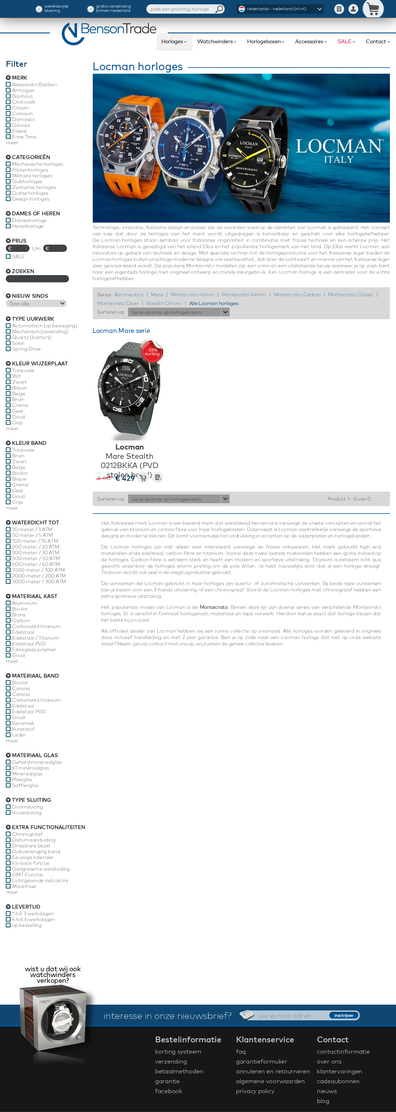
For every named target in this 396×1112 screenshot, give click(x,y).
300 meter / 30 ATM (35, 552)
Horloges (172, 41)
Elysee (19, 131)
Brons (19, 615)
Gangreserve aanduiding (41, 869)
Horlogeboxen (264, 41)
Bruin (18, 399)
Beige (19, 393)
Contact (376, 41)
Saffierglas (25, 785)
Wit (16, 376)
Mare (157, 294)
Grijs (17, 422)
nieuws (327, 1091)
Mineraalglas (27, 774)
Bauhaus (22, 96)
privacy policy (255, 1091)
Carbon (21, 620)
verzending (171, 1061)
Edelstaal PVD (29, 644)
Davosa (21, 125)
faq (241, 1051)
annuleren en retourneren (273, 1071)
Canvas (21, 688)
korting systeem (178, 1051)
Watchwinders (214, 41)
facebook (168, 1091)
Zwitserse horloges (34, 187)
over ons (329, 1061)
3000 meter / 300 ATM (39, 581)
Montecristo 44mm (244, 294)
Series (104, 294)
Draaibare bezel (31, 846)
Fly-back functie (31, 863)
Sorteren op (111, 312)
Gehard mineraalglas (36, 762)
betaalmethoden (179, 1071)
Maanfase (24, 886)
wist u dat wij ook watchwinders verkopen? (53, 975)
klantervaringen (339, 1071)
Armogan (23, 90)
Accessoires (309, 41)
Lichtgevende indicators (40, 880)
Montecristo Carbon (297, 294)
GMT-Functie (27, 875)
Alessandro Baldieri (34, 84)
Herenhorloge (28, 226)
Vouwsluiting (27, 812)
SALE (344, 41)
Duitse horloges (30, 193)
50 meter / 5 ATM (32, 535)
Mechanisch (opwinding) (40, 331)
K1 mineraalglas (30, 768)
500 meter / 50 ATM (36, 558)
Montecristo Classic (350, 294)
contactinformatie (343, 1051)
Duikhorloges (27, 181)
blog (323, 1100)
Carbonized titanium (36, 626)
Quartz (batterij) (32, 337)
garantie (167, 1081)
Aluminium (24, 603)
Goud (18, 417)
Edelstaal (23, 632)
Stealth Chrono (164, 303)
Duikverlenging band (36, 851)
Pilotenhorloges (30, 170)
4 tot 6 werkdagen (33, 919)
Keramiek (23, 723)
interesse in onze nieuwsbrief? (167, 1015)
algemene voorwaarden (270, 1081)
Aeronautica (129, 294)
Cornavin (22, 113)
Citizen (20, 108)
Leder (19, 735)
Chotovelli (23, 102)
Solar (18, 343)
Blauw (19, 388)
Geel (17, 411)
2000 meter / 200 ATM (39, 576)
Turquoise (23, 370)
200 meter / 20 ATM (35, 547)
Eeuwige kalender (33, 857)
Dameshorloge (29, 220)
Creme (20, 405)
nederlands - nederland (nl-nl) (276, 8)
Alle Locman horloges (214, 303)
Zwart (19, 382)
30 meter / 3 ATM (32, 529)
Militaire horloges (32, 175)
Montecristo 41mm (192, 294)
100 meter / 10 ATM (35, 541)
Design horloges (30, 199)
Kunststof (23, 729)
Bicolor (20, 473)
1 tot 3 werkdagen (33, 913)
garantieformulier (261, 1061)
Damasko (23, 119)
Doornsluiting (27, 807)
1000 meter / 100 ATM (38, 570)
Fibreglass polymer (34, 649)
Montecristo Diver (118, 303)
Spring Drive (26, 349)
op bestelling (27, 925)
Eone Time (24, 137)
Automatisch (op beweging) (44, 325)
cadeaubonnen (338, 1081)
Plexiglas (22, 779)
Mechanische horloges (37, 164)
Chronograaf (27, 834)
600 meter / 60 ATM (36, 564)
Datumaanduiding (33, 840)
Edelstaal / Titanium (35, 638)
